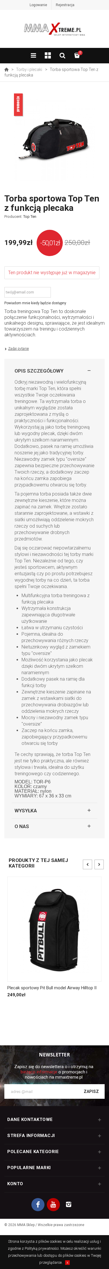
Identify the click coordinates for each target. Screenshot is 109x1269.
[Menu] (33, 56)
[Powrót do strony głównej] (6, 69)
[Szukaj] (62, 56)
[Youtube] (53, 1204)
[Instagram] (68, 1204)
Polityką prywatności (42, 1248)
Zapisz (91, 1091)
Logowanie (38, 5)
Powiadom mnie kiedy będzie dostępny (35, 303)
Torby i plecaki (29, 69)
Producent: (20, 216)
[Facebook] (37, 1204)
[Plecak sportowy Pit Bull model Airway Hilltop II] (54, 929)
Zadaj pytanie (18, 349)
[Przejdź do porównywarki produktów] (48, 56)
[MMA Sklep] (54, 31)
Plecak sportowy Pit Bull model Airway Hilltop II (52, 987)
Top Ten (29, 216)
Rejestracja (65, 5)
